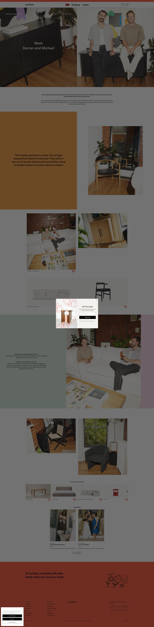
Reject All (12, 619)
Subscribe (87, 317)
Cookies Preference (12, 622)
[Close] (22, 609)
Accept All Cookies (12, 615)
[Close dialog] (97, 300)
